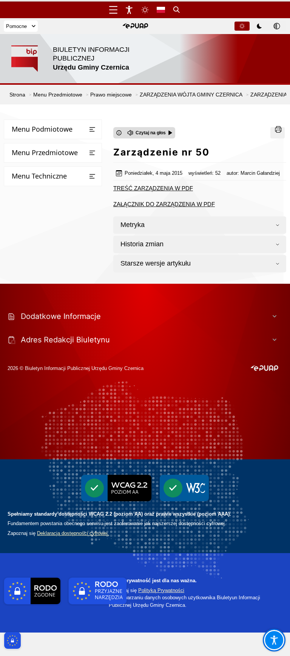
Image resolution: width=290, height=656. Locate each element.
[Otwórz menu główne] (113, 10)
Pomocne (16, 26)
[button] (135, 26)
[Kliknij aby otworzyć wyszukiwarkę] (177, 10)
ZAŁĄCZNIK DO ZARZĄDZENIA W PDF (164, 204)
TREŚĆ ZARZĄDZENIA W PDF (153, 188)
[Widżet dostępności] (129, 10)
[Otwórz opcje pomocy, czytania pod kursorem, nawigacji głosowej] (274, 640)
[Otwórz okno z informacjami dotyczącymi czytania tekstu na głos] (119, 132)
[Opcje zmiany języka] (161, 10)
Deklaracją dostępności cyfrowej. (73, 533)
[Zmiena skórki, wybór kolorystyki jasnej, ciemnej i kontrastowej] (145, 10)
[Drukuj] (277, 132)
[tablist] (259, 26)
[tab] (242, 26)
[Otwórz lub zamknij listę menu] (92, 129)
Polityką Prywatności (161, 590)
